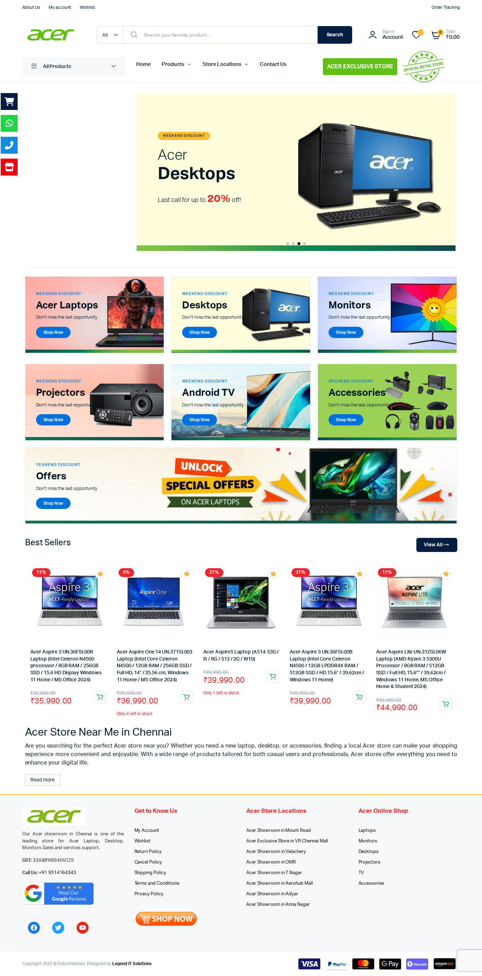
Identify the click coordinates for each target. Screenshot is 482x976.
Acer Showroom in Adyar (272, 894)
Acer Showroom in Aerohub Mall (279, 883)
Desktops (369, 851)
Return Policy (148, 851)
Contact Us (273, 64)
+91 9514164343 (58, 873)
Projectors (370, 862)
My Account (146, 830)
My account (60, 7)
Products (173, 64)
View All (433, 544)
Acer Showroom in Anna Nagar (278, 904)
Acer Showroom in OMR (271, 862)
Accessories (372, 883)
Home (143, 64)
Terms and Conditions (157, 883)
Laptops (367, 830)
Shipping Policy (150, 873)
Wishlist (87, 7)
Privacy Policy (149, 894)
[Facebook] (34, 927)
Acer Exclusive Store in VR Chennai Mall (287, 841)
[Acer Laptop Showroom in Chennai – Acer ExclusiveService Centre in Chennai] (52, 34)
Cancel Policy (148, 862)
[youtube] (83, 927)
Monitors (368, 841)
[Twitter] (58, 927)
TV (361, 873)
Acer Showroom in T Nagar (274, 873)
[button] (287, 243)
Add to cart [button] (100, 697)
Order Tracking (446, 7)
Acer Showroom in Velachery (276, 851)
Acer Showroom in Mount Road (278, 830)
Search (335, 34)
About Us (31, 7)
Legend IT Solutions (131, 964)
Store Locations (222, 64)
